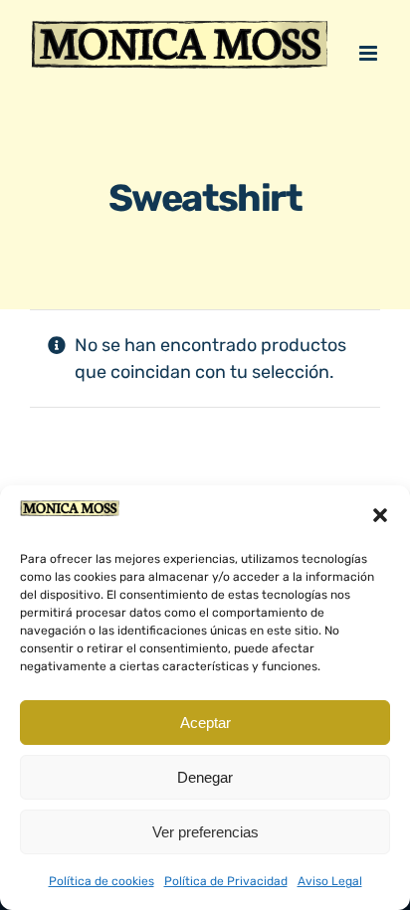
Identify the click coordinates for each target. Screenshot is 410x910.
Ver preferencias (205, 831)
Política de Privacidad (226, 881)
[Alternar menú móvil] (369, 79)
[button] (380, 515)
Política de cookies (101, 881)
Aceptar (205, 722)
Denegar (205, 777)
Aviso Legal (330, 881)
